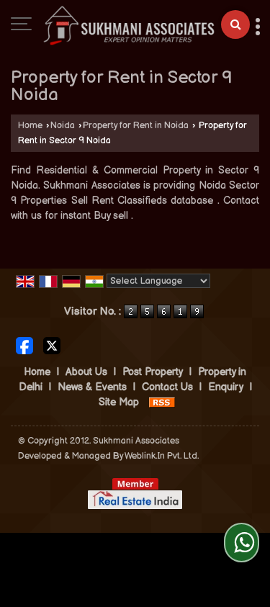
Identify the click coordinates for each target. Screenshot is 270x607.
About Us (86, 372)
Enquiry (225, 387)
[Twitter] (51, 344)
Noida (62, 125)
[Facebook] (24, 344)
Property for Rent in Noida (136, 125)
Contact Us (167, 387)
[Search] (235, 24)
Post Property (152, 372)
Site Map (119, 402)
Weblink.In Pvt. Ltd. (162, 456)
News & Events (92, 387)
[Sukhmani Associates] (129, 25)
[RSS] (162, 402)
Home (30, 125)
